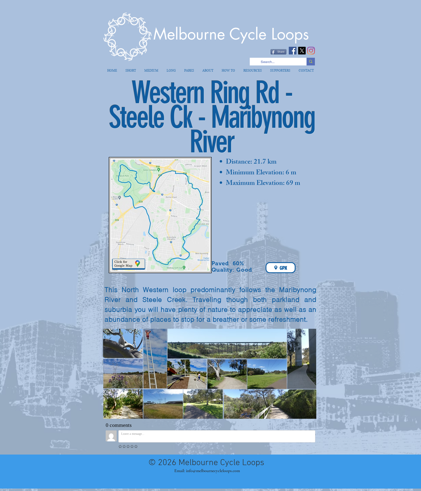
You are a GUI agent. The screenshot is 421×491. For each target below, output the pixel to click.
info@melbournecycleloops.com (213, 470)
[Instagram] (311, 50)
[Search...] (311, 61)
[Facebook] (292, 50)
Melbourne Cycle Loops (231, 34)
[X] (302, 50)
